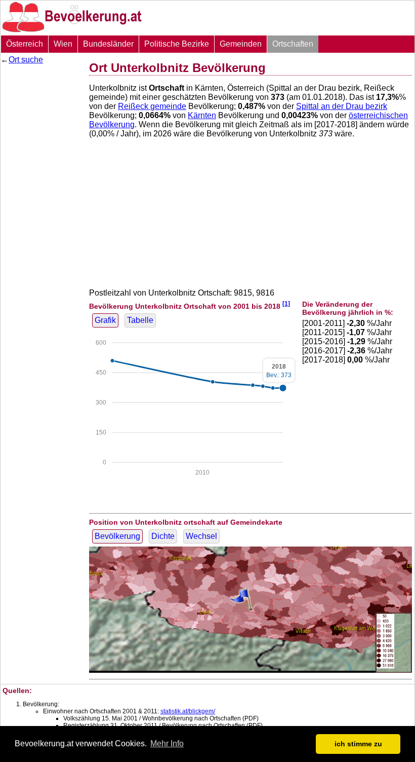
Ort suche (26, 59)
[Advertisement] (41, 220)
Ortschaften (292, 44)
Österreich (24, 44)
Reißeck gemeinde (152, 106)
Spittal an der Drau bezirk (341, 106)
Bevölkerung (117, 536)
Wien (63, 44)
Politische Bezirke (176, 44)
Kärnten (202, 115)
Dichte (163, 536)
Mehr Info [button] (167, 743)
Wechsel (201, 536)
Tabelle (140, 320)
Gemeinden (241, 44)
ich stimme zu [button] (358, 744)
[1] (286, 303)
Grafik (105, 320)
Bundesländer (108, 44)
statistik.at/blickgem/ (187, 711)
